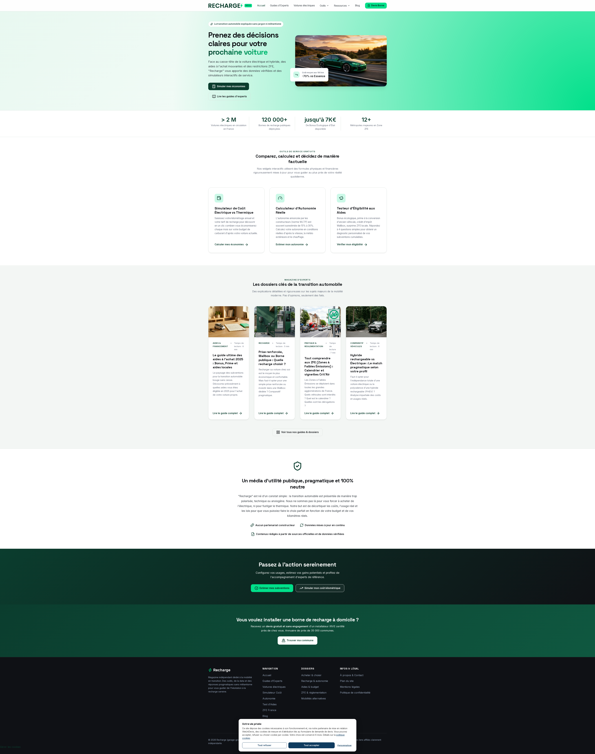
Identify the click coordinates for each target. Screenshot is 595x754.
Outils (323, 5)
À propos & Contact (351, 675)
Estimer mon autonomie (290, 244)
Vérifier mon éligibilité (350, 244)
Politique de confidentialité (355, 692)
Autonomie (268, 698)
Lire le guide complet (225, 413)
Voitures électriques (304, 5)
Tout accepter (311, 745)
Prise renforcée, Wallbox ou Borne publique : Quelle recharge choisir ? (272, 358)
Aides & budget (310, 686)
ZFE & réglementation (313, 692)
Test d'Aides (269, 704)
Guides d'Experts (279, 5)
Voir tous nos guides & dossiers (300, 432)
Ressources (340, 5)
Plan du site (347, 680)
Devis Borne (377, 5)
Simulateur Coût (272, 692)
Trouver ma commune (300, 640)
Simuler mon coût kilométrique (322, 588)
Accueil (261, 5)
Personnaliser (344, 745)
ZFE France (269, 710)
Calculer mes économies (229, 244)
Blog (357, 5)
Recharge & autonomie (314, 680)
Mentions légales (350, 686)
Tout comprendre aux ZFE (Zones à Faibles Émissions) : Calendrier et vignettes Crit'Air (318, 366)
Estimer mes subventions (274, 588)
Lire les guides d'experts (232, 96)
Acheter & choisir (311, 675)
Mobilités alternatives (313, 698)
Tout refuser (264, 745)
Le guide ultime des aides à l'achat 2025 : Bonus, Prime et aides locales (228, 361)
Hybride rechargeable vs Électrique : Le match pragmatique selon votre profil (366, 363)
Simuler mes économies (231, 86)
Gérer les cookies (10, 746)
